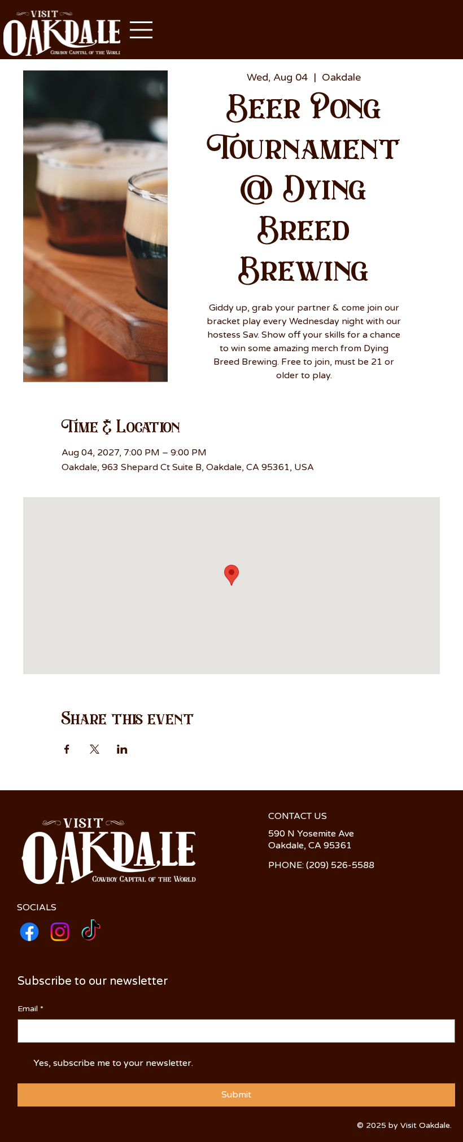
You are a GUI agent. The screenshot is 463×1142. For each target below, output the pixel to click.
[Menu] (142, 30)
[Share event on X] (94, 749)
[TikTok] (90, 931)
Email (30, 1008)
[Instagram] (59, 931)
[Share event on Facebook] (67, 749)
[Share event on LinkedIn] (122, 749)
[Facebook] (29, 931)
